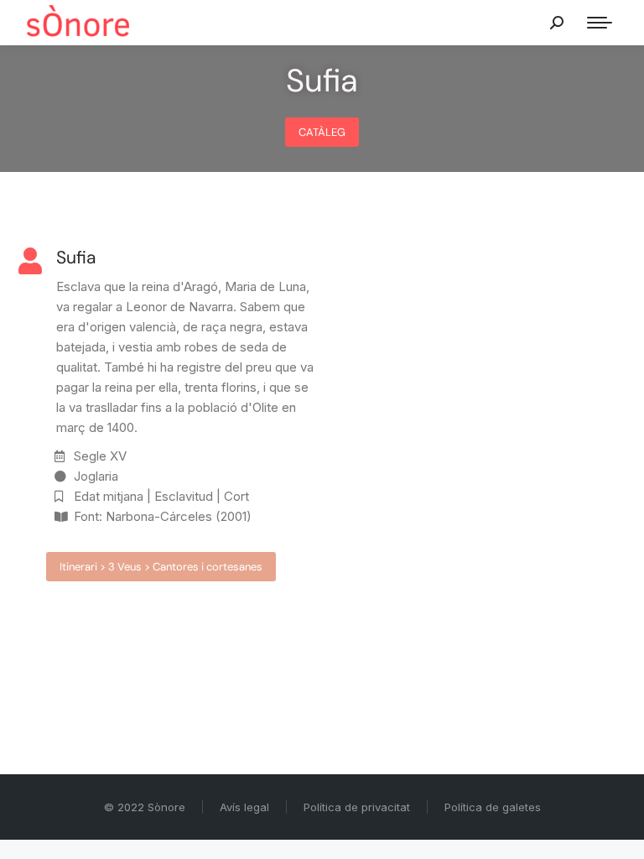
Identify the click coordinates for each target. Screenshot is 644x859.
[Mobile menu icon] (599, 23)
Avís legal (244, 807)
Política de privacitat (357, 807)
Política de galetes (492, 807)
